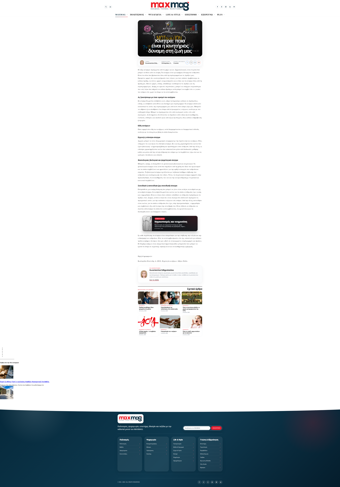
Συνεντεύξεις (123, 454)
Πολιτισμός (123, 443)
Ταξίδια (202, 457)
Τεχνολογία (203, 447)
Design (175, 454)
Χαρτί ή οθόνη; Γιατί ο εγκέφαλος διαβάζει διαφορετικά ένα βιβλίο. (24, 382)
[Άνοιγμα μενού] (110, 7)
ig (212, 482)
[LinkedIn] (230, 6)
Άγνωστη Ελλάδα (205, 460)
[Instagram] (225, 6)
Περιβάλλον (203, 450)
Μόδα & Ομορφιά (178, 447)
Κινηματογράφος (151, 443)
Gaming (148, 454)
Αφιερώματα (123, 450)
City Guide (203, 464)
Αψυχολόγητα (177, 460)
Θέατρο (148, 447)
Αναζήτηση (216, 428)
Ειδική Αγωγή (204, 454)
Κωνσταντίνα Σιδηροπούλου (162, 270)
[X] (221, 6)
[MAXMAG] (170, 6)
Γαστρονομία (177, 443)
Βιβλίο (122, 447)
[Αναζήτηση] (106, 6)
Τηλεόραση (149, 450)
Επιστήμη (203, 443)
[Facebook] (217, 6)
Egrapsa (202, 467)
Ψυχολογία (176, 457)
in (216, 482)
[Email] (234, 6)
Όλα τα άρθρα (154, 280)
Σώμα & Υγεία (177, 450)
